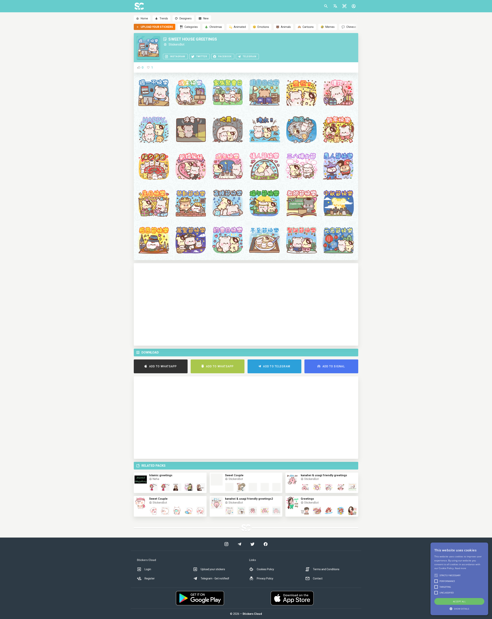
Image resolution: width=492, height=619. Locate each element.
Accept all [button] (459, 601)
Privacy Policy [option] (265, 578)
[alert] (459, 579)
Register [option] (150, 578)
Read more (460, 568)
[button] (335, 6)
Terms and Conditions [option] (326, 569)
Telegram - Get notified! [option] (215, 578)
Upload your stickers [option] (213, 569)
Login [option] (148, 569)
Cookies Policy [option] (265, 569)
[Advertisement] (246, 304)
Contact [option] (317, 578)
